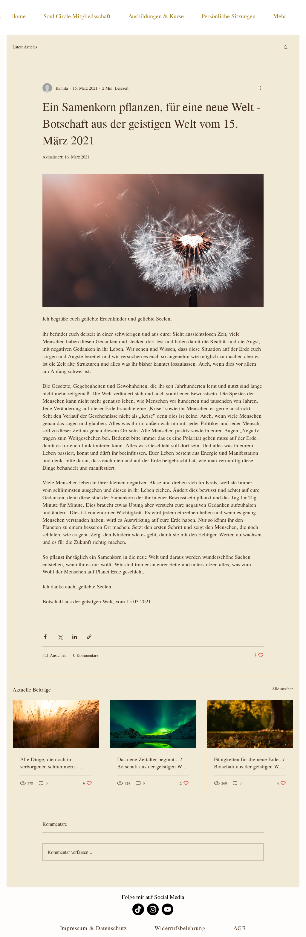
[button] (286, 47)
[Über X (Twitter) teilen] (60, 637)
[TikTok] (138, 909)
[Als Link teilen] (89, 637)
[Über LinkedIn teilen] (74, 637)
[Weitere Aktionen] (260, 87)
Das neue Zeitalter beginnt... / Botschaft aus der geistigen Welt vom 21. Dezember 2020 (152, 763)
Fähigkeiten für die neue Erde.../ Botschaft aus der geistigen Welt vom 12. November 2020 (249, 763)
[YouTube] (167, 909)
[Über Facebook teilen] (45, 637)
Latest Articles (25, 47)
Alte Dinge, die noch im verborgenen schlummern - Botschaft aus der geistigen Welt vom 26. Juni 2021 (55, 763)
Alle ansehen (282, 689)
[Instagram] (153, 909)
